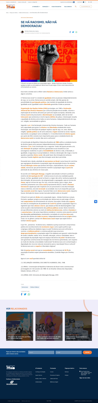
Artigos (66, 375)
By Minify (49, 400)
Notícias (67, 371)
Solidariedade (38, 382)
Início (7, 12)
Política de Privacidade (14, 401)
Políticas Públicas (34, 287)
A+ (91, 2)
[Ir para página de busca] (75, 6)
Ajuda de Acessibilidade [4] (66, 2)
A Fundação (35, 6)
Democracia (25, 287)
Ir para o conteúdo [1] (11, 2)
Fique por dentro (14, 12)
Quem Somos (38, 375)
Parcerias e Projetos (55, 375)
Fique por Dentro (56, 6)
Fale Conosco (68, 6)
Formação (45, 6)
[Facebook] (80, 381)
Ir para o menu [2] (22, 2)
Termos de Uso (26, 401)
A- (89, 2)
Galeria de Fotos (54, 378)
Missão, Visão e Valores (40, 378)
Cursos (51, 371)
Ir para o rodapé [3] (32, 2)
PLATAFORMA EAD (85, 6)
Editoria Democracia (23, 12)
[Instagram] (82, 381)
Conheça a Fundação (40, 371)
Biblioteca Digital (54, 382)
